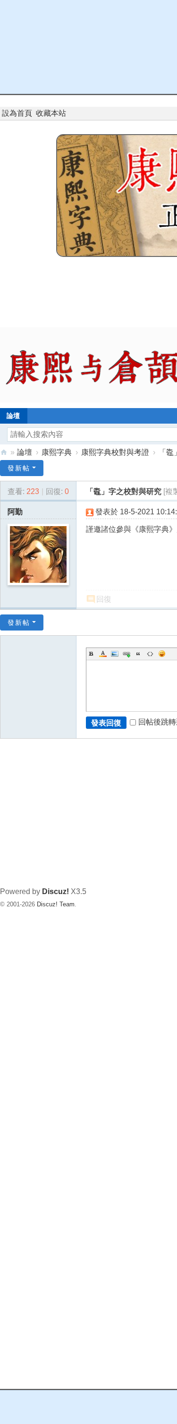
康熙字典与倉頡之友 (4, 452)
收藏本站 (51, 113)
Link (126, 653)
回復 (103, 599)
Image (114, 653)
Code (150, 653)
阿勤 (15, 512)
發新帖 (19, 468)
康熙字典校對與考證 (115, 452)
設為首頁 (17, 113)
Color (103, 653)
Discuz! (55, 891)
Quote (138, 653)
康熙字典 (57, 452)
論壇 (24, 452)
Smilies (162, 653)
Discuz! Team (56, 904)
